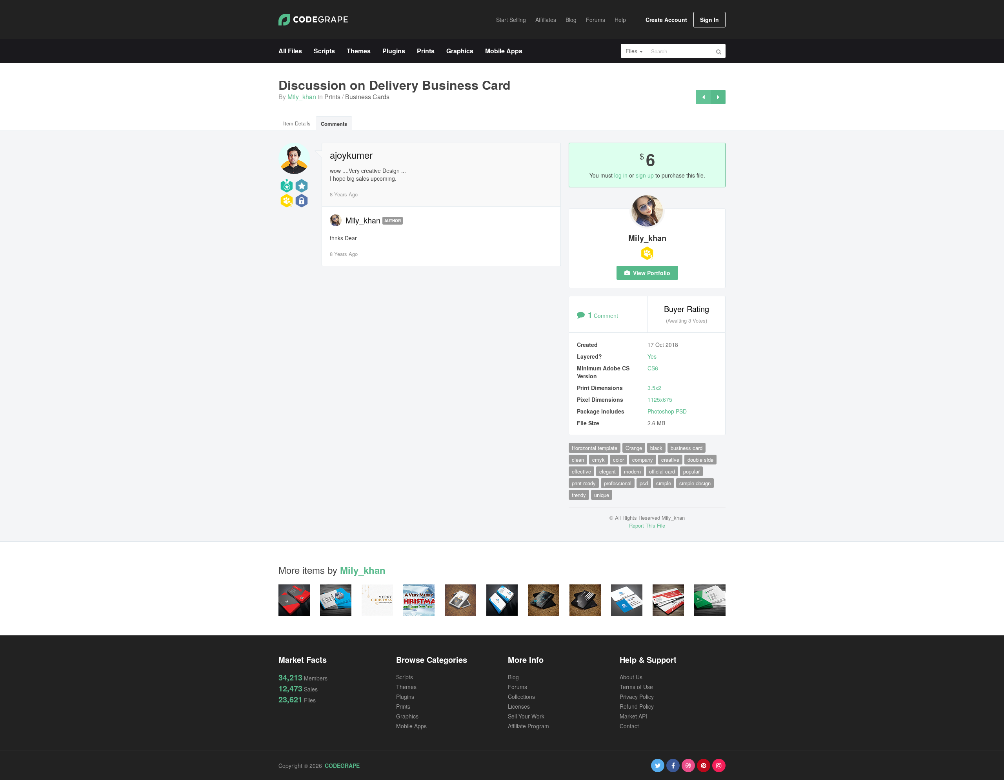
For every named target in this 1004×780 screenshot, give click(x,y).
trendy (579, 495)
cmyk (598, 459)
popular (691, 471)
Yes (652, 356)
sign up (645, 175)
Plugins (405, 696)
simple (663, 483)
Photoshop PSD (667, 411)
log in (621, 175)
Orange (634, 448)
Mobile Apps (411, 726)
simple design (695, 483)
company (642, 459)
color (618, 459)
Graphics (407, 716)
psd (644, 483)
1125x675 (660, 399)
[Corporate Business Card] (703, 97)
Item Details (297, 123)
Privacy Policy (637, 696)
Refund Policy (637, 706)
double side (700, 459)
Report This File (647, 525)
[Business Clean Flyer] (718, 97)
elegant (607, 471)
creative (670, 459)
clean (578, 459)
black (656, 448)
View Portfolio (650, 273)
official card (662, 471)
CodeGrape (342, 765)
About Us (631, 677)
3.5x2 (654, 388)
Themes (406, 687)
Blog (513, 677)
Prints (332, 96)
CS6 (653, 368)
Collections (521, 696)
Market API (633, 716)
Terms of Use (636, 687)
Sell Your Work (526, 716)
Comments (334, 123)
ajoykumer (351, 155)
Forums (517, 687)
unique (601, 495)
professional (617, 483)
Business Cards (367, 96)
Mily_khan (301, 96)
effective (581, 471)
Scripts (404, 677)
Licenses (519, 706)
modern (632, 471)
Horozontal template (594, 448)
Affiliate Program (528, 726)
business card (686, 448)
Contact (629, 726)
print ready (584, 483)
